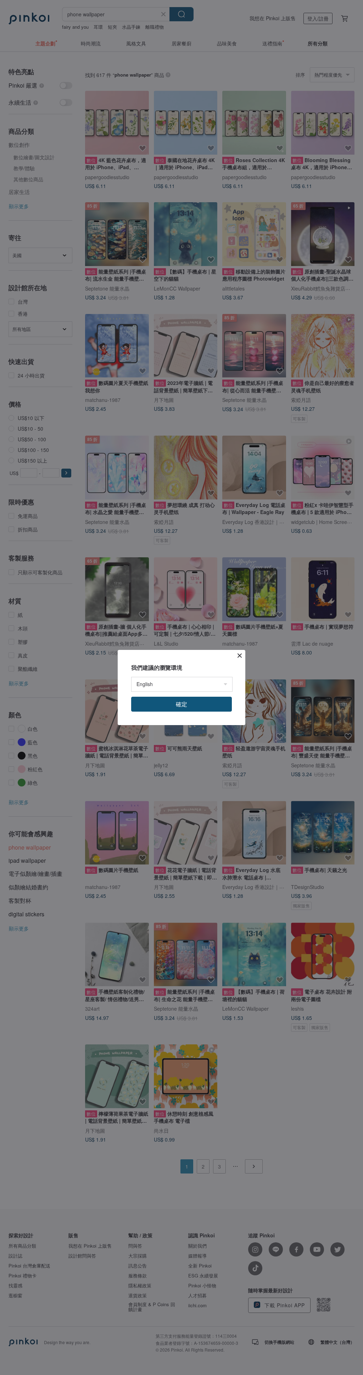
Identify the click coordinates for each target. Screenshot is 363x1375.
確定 (181, 704)
